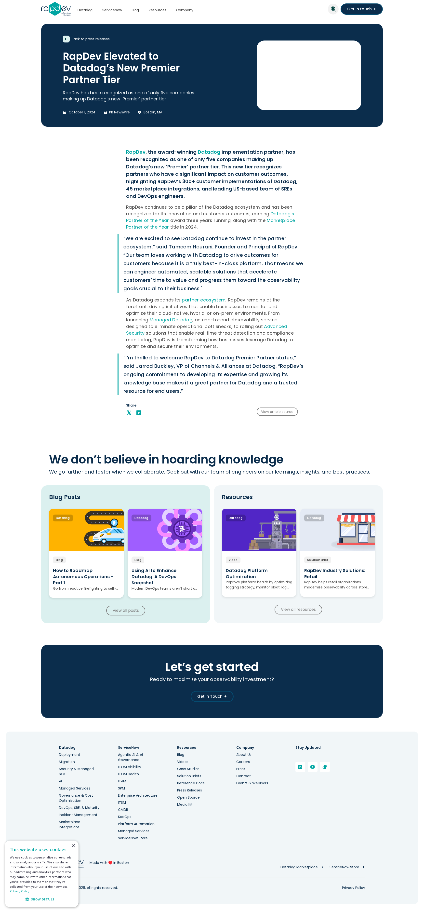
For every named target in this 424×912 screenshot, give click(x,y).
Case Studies (188, 768)
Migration (67, 761)
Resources (186, 747)
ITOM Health (128, 774)
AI (60, 781)
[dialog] (42, 874)
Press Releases (189, 790)
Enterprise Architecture (138, 795)
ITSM (122, 802)
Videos (182, 761)
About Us (244, 754)
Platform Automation (136, 823)
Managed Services (74, 788)
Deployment (69, 754)
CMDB (123, 809)
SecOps (124, 816)
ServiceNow (128, 747)
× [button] (73, 846)
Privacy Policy (353, 887)
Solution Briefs (189, 776)
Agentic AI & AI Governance (130, 757)
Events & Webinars (252, 783)
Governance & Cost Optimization (76, 798)
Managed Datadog (171, 320)
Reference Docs (191, 783)
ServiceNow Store (133, 838)
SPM (121, 788)
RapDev (136, 152)
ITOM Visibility (129, 766)
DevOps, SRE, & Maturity (79, 807)
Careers (243, 761)
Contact (243, 776)
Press (240, 768)
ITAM (122, 781)
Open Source (188, 797)
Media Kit (185, 804)
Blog (180, 754)
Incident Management (78, 814)
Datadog (209, 152)
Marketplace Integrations (69, 824)
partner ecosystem (203, 300)
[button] (42, 899)
